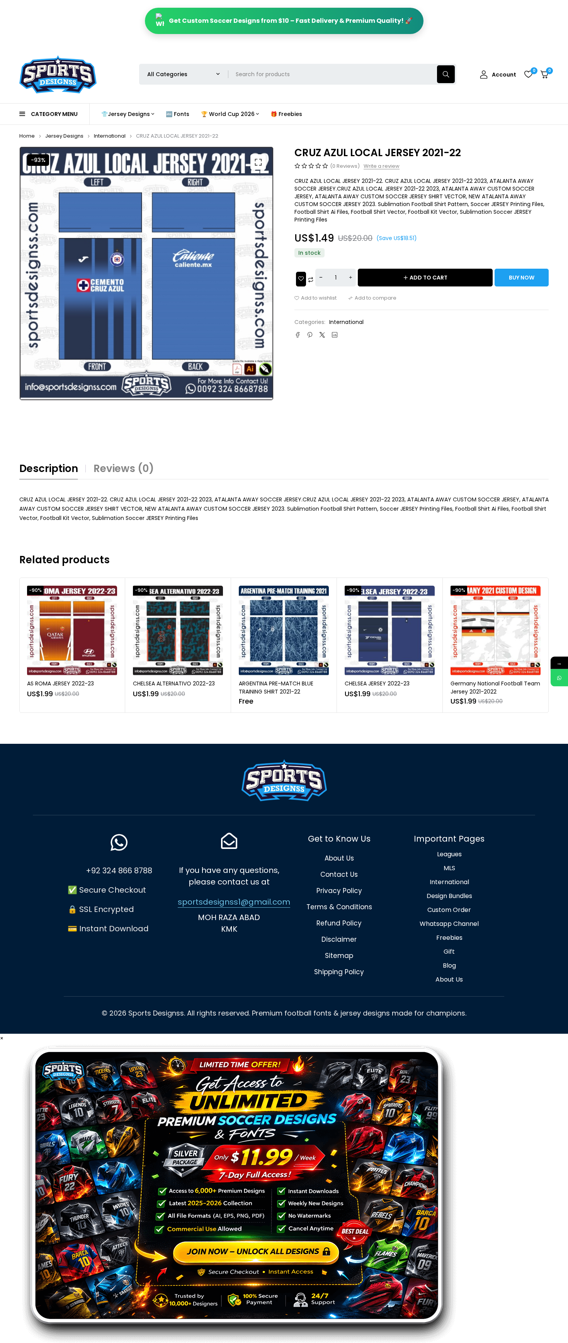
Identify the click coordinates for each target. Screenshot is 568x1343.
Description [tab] (48, 468)
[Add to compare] (372, 298)
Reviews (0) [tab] (124, 468)
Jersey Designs (64, 136)
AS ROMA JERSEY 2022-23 (484, 683)
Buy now (521, 277)
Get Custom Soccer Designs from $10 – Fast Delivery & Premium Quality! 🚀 (291, 20)
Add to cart (428, 277)
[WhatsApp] (559, 678)
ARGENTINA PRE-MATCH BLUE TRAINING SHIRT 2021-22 (170, 687)
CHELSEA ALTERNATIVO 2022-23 (68, 683)
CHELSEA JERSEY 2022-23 (271, 683)
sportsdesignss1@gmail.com (234, 901)
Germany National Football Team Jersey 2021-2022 (389, 687)
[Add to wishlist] (315, 298)
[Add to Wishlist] (301, 279)
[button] (258, 162)
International (110, 136)
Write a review (382, 166)
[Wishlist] (528, 74)
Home (27, 136)
